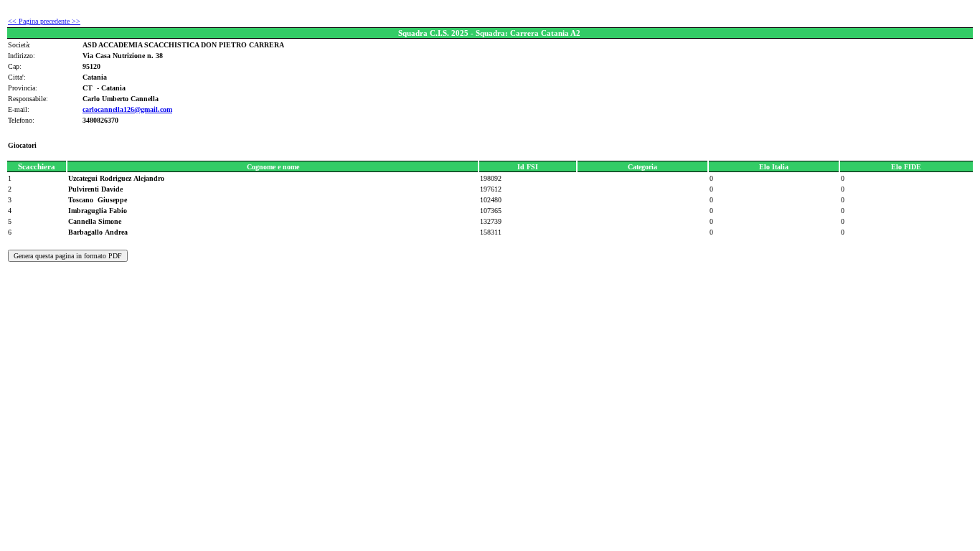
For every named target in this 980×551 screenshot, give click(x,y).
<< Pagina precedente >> (44, 21)
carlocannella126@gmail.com (127, 109)
